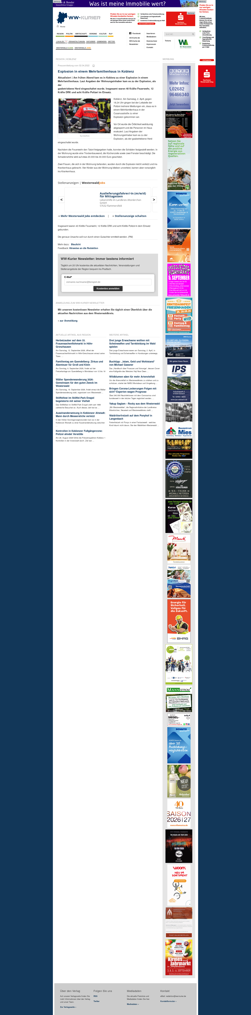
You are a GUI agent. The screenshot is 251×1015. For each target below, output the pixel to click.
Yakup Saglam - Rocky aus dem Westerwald (134, 403)
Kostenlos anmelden (108, 288)
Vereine (93, 33)
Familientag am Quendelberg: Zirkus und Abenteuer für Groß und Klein (79, 363)
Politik (69, 33)
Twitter (96, 1001)
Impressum (151, 44)
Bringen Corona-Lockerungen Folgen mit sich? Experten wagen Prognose (132, 390)
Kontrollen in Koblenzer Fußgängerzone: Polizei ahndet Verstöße (79, 432)
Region (60, 33)
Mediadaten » (133, 1004)
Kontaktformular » (168, 1001)
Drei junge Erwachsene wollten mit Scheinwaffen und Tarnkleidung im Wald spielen (132, 343)
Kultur (103, 33)
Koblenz (71, 59)
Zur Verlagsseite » (68, 1007)
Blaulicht (76, 244)
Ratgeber (90, 41)
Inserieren (151, 33)
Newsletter (133, 44)
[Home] (58, 26)
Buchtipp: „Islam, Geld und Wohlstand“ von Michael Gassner (132, 363)
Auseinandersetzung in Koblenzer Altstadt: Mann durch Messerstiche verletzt (80, 414)
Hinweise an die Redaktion (83, 248)
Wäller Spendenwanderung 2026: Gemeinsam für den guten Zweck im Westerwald (76, 383)
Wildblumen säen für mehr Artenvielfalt (132, 376)
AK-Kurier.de (134, 37)
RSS (95, 996)
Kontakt (150, 47)
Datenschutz (152, 41)
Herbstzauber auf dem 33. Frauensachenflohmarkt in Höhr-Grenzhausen (74, 343)
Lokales (60, 41)
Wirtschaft (81, 33)
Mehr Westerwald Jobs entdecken (83, 216)
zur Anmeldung (68, 320)
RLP (111, 33)
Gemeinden (101, 41)
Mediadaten (151, 36)
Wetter (111, 41)
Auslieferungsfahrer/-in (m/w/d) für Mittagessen (123, 194)
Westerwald (64, 48)
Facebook (136, 33)
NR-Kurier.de (134, 41)
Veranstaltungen (77, 41)
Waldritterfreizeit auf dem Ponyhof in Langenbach (130, 417)
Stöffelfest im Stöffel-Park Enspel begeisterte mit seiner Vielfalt (75, 399)
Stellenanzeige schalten (130, 216)
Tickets (168, 40)
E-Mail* (68, 277)
